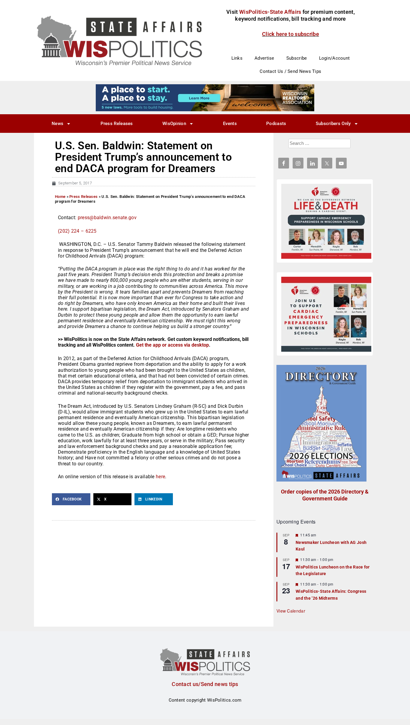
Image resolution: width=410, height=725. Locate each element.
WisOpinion (174, 123)
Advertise (264, 58)
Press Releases (117, 123)
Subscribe (296, 58)
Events (230, 123)
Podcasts (276, 123)
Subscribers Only (333, 123)
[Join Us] (326, 314)
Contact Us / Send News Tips (290, 71)
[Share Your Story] (326, 221)
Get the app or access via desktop (172, 345)
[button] (71, 499)
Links (237, 58)
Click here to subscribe (290, 34)
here (160, 476)
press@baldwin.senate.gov (107, 217)
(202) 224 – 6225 (77, 231)
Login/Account (334, 58)
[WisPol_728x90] (205, 97)
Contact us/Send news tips (205, 684)
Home (60, 196)
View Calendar (290, 611)
